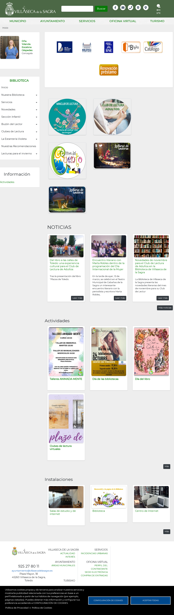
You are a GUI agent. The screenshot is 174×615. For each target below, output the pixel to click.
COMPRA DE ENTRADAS (94, 575)
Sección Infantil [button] (10, 116)
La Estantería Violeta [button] (14, 138)
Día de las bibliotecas (105, 379)
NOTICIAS (59, 227)
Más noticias (165, 307)
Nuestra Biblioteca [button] (12, 94)
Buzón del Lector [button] (11, 124)
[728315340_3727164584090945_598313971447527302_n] (66, 246)
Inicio (5, 27)
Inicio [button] (4, 87)
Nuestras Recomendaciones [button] (18, 146)
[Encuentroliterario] (108, 246)
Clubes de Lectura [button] (12, 131)
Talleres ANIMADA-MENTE (66, 379)
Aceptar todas (151, 600)
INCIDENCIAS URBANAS (94, 553)
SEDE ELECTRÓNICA (96, 572)
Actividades (7, 182)
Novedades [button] (8, 109)
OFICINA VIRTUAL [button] (122, 21)
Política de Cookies (42, 607)
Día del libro (142, 379)
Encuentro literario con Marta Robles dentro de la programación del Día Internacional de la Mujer (108, 265)
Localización (141, 11)
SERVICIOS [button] (87, 21)
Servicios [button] (6, 102)
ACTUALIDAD (67, 553)
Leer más (77, 298)
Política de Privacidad (17, 607)
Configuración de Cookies (108, 600)
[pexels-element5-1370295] (151, 246)
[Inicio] (31, 9)
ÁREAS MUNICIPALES (63, 565)
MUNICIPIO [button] (18, 21)
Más (167, 466)
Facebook (117, 11)
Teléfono (132, 11)
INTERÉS (70, 556)
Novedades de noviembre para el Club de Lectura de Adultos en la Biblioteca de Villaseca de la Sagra (151, 266)
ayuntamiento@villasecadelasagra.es (32, 570)
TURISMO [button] (157, 21)
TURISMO (69, 580)
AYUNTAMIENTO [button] (52, 21)
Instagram (148, 11)
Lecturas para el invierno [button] (16, 153)
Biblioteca (98, 510)
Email (123, 11)
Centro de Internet (146, 510)
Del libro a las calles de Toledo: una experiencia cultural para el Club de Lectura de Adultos (64, 265)
